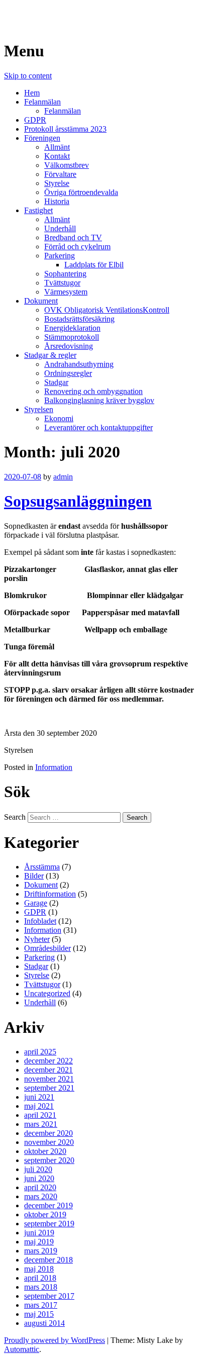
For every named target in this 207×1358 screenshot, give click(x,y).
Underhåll (60, 228)
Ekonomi (58, 418)
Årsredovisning (68, 346)
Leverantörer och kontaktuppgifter (98, 427)
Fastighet (38, 210)
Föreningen (42, 138)
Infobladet (40, 921)
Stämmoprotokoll (71, 337)
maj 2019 (39, 1241)
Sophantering (65, 273)
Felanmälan (42, 102)
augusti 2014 (44, 1323)
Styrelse (56, 183)
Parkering (59, 255)
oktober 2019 (45, 1214)
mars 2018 (40, 1287)
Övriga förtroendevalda (81, 192)
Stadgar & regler (50, 355)
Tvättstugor (62, 282)
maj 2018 (39, 1269)
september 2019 (49, 1223)
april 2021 (40, 1115)
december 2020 (48, 1133)
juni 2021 (39, 1097)
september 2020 (49, 1160)
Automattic (21, 1349)
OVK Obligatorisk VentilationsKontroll (106, 310)
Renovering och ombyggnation (93, 391)
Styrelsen (38, 409)
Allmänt (57, 147)
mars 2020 (40, 1196)
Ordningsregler (68, 373)
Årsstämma (42, 866)
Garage (35, 903)
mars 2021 (40, 1124)
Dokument (41, 301)
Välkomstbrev (66, 165)
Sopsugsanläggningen (78, 501)
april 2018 (40, 1278)
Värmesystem (65, 291)
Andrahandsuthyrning (79, 364)
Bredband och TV (73, 237)
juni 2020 (39, 1178)
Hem (32, 92)
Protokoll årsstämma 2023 (65, 129)
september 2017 (49, 1296)
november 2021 (49, 1079)
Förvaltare (60, 174)
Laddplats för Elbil (94, 264)
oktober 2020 (45, 1151)
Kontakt (57, 156)
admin (63, 476)
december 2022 (48, 1060)
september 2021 (49, 1088)
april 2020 (40, 1187)
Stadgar (56, 382)
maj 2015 (39, 1314)
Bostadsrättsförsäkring (79, 319)
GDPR (35, 120)
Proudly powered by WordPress (54, 1340)
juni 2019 (39, 1232)
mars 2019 (40, 1250)
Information (53, 767)
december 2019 (48, 1205)
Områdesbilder (47, 948)
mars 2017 (40, 1305)
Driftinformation (50, 894)
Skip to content (28, 75)
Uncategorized (47, 993)
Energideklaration (72, 328)
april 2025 (40, 1051)
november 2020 (49, 1142)
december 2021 (48, 1069)
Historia (56, 201)
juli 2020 (38, 1169)
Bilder (34, 875)
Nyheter (37, 939)
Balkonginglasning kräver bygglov (99, 400)
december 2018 (48, 1259)
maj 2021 (39, 1106)
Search (15, 817)
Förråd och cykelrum (77, 246)
